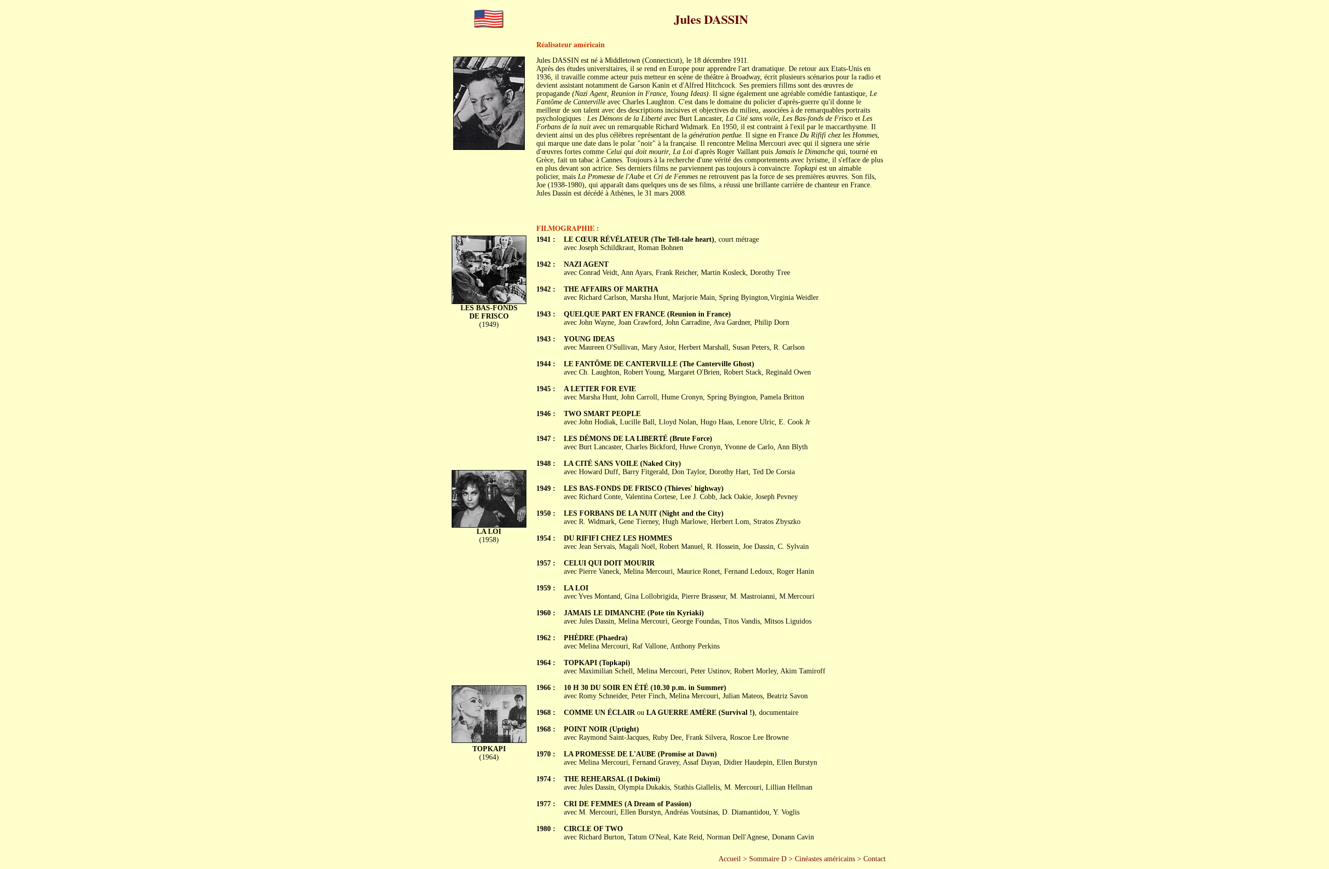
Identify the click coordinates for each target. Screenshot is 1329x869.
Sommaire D (767, 859)
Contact (874, 859)
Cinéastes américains (825, 859)
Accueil (729, 859)
